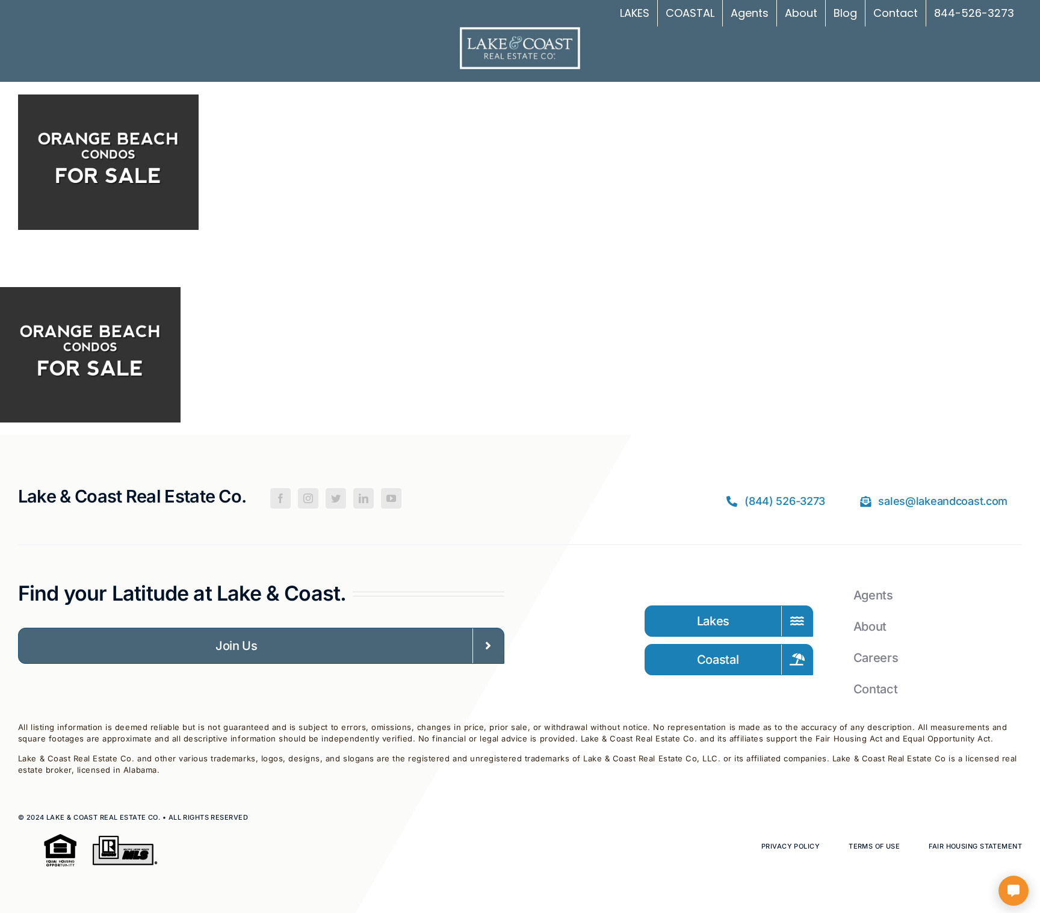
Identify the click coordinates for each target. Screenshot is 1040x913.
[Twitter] (336, 498)
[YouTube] (391, 498)
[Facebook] (280, 498)
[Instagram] (308, 498)
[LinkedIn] (363, 498)
